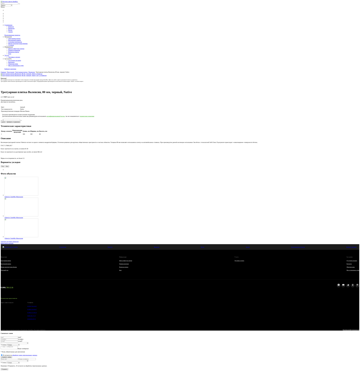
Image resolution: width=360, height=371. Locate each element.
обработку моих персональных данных (24, 355)
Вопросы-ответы (13, 52)
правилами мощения (87, 116)
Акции (10, 32)
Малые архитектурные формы (18, 43)
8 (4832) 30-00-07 (32, 309)
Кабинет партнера (10, 69)
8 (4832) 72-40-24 (32, 312)
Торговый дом (4, 270)
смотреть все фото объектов (10, 241)
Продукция (10, 72)
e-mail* (20, 341)
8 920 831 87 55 (31, 319)
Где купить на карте (14, 60)
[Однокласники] (353, 285)
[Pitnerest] (357, 285)
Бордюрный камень (14, 40)
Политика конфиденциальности (351, 329)
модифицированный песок (56, 116)
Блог (9, 54)
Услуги (6, 55)
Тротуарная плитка (14, 38)
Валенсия (32, 72)
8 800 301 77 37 (31, 315)
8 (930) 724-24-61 (32, 306)
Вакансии (11, 28)
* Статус (3, 345)
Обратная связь (13, 64)
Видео (10, 30)
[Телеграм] (348, 285)
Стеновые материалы (15, 42)
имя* (19, 337)
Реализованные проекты (12, 35)
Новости (11, 26)
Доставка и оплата (14, 57)
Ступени (11, 45)
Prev (3, 166)
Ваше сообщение (23, 348)
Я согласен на (20, 355)
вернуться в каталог (7, 243)
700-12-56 (7, 287)
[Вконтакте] (338, 285)
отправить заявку (6, 357)
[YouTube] (343, 285)
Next (7, 166)
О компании (8, 25)
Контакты (11, 62)
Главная (3, 72)
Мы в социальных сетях (16, 65)
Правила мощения (14, 50)
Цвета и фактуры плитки (16, 48)
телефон (20, 339)
